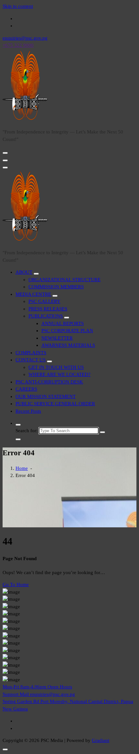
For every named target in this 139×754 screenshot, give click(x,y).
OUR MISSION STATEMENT (46, 396)
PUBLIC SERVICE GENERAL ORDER (55, 403)
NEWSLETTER (57, 338)
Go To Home (16, 584)
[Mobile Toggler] (36, 274)
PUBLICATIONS (45, 316)
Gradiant (100, 740)
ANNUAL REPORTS (62, 323)
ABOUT (24, 272)
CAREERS (26, 389)
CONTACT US (31, 359)
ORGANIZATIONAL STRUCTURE (64, 279)
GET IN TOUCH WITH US (56, 367)
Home (22, 468)
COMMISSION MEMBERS (56, 286)
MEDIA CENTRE (33, 294)
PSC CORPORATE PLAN (67, 330)
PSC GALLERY (44, 301)
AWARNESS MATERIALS (68, 345)
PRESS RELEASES (47, 308)
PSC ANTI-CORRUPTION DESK (49, 381)
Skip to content (18, 6)
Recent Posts (28, 411)
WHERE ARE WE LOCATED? (59, 374)
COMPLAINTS (31, 352)
